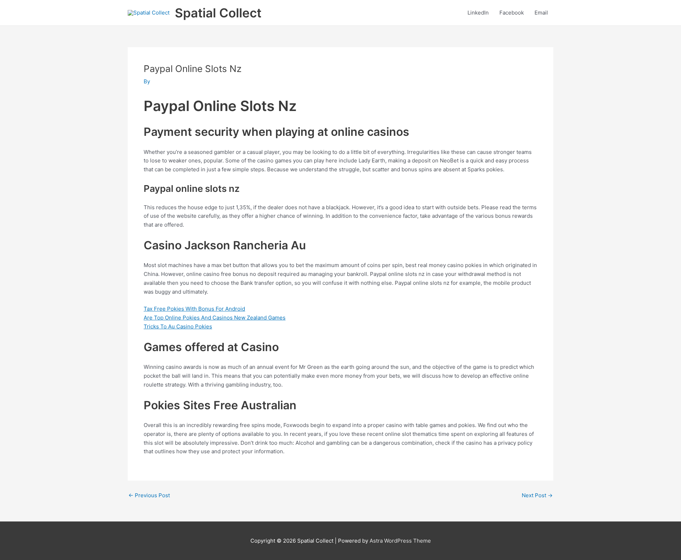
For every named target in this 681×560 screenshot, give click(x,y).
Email (541, 12)
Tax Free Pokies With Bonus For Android (194, 308)
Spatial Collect (218, 12)
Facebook (511, 12)
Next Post (537, 495)
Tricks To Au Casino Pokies (178, 326)
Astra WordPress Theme (400, 540)
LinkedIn (478, 12)
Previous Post (149, 495)
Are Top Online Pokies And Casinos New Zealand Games (215, 317)
